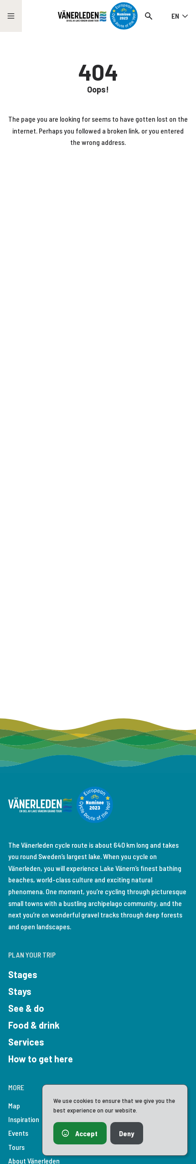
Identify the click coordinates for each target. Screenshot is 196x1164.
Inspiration (23, 1119)
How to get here (40, 1058)
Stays (19, 991)
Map (14, 1105)
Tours (16, 1147)
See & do (26, 1008)
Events (18, 1132)
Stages (22, 974)
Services (26, 1041)
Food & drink (34, 1025)
